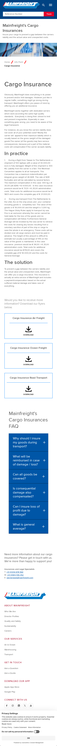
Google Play (9, 692)
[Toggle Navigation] (51, 5)
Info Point (18, 62)
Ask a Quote (10, 673)
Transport (8, 654)
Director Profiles (11, 616)
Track (48, 14)
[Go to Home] (25, 598)
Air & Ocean (9, 645)
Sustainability (10, 626)
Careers (8, 631)
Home (7, 62)
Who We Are (10, 611)
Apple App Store (11, 687)
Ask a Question (11, 668)
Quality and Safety (12, 621)
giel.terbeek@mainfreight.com (20, 577)
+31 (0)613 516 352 (15, 575)
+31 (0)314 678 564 (14, 572)
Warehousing (10, 649)
